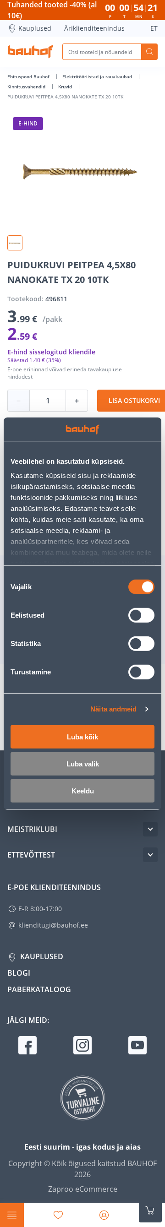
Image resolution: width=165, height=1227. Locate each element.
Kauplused (34, 28)
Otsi (149, 51)
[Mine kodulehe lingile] (30, 52)
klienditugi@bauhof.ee (53, 925)
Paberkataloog (39, 989)
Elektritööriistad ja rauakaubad (97, 76)
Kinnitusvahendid (27, 86)
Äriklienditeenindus (94, 28)
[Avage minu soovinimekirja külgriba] (58, 1215)
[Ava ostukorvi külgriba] (150, 1210)
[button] (14, 242)
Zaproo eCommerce (82, 1189)
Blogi (18, 973)
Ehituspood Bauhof (29, 76)
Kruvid (65, 86)
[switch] (141, 615)
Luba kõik (82, 736)
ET (154, 28)
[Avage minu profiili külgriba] (104, 1215)
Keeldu (83, 790)
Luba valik (82, 763)
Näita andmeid (113, 709)
